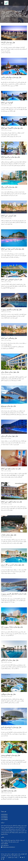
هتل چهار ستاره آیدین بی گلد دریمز (12, 565)
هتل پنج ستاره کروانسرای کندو (11, 727)
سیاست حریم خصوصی (12, 857)
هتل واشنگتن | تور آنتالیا (9, 338)
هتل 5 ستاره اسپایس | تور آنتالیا (11, 279)
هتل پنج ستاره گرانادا (8, 42)
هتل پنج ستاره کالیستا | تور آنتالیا (12, 128)
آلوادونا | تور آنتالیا (7, 103)
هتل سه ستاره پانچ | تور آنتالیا (11, 469)
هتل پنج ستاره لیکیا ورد (8, 791)
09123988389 (5, 819)
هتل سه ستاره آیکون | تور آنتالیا (11, 502)
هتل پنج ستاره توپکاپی (8, 694)
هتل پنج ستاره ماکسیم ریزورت (11, 309)
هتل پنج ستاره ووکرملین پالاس (11, 77)
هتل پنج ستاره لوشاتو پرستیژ (10, 755)
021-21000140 (5, 843)
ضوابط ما (3, 857)
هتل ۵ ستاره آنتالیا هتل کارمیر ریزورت (13, 594)
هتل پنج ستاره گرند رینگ (9, 187)
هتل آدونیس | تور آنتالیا (8, 216)
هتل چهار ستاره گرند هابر (9, 436)
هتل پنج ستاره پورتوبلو (8, 406)
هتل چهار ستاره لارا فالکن (9, 660)
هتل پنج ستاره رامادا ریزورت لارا (12, 627)
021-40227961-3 (5, 845)
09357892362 (5, 814)
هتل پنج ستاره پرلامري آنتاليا (10, 157)
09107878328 (5, 817)
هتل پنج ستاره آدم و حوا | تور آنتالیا (12, 249)
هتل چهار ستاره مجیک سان (10, 372)
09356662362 (5, 816)
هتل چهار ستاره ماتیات (8, 535)
